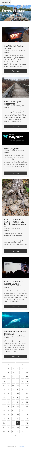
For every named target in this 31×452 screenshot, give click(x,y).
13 (4, 377)
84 (27, 423)
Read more (15, 71)
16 (18, 377)
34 (18, 389)
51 (13, 402)
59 (22, 406)
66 (27, 410)
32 (8, 389)
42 (27, 393)
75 (13, 419)
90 (27, 427)
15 (13, 377)
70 (18, 414)
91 (4, 431)
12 (27, 372)
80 (8, 423)
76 (18, 419)
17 (22, 377)
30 (27, 385)
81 (13, 423)
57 (13, 406)
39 (13, 393)
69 (13, 414)
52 (18, 402)
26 (8, 385)
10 (18, 372)
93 (13, 431)
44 (8, 398)
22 (18, 381)
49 (4, 402)
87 (13, 427)
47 (22, 398)
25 (4, 385)
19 (4, 381)
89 (22, 427)
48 (27, 398)
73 (4, 419)
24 (27, 381)
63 (13, 410)
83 (22, 423)
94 (18, 431)
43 (4, 398)
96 (27, 431)
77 (22, 419)
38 (8, 393)
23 (22, 381)
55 (4, 406)
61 (4, 410)
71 (22, 414)
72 (27, 414)
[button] (29, 2)
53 (22, 402)
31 (4, 389)
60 (27, 406)
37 (4, 393)
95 (22, 431)
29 (22, 385)
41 (22, 393)
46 (18, 398)
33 (13, 389)
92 (8, 431)
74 (8, 419)
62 (8, 410)
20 (8, 381)
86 (8, 427)
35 (22, 389)
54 (27, 402)
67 (4, 414)
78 (27, 419)
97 (15, 435)
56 (8, 406)
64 (18, 410)
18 (27, 377)
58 (18, 406)
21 (13, 381)
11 (22, 372)
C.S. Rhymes (20, 447)
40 (18, 393)
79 (4, 423)
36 (27, 389)
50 (8, 402)
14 (8, 377)
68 (8, 414)
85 (4, 427)
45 (13, 398)
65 (22, 410)
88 (18, 427)
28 (18, 385)
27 (13, 385)
